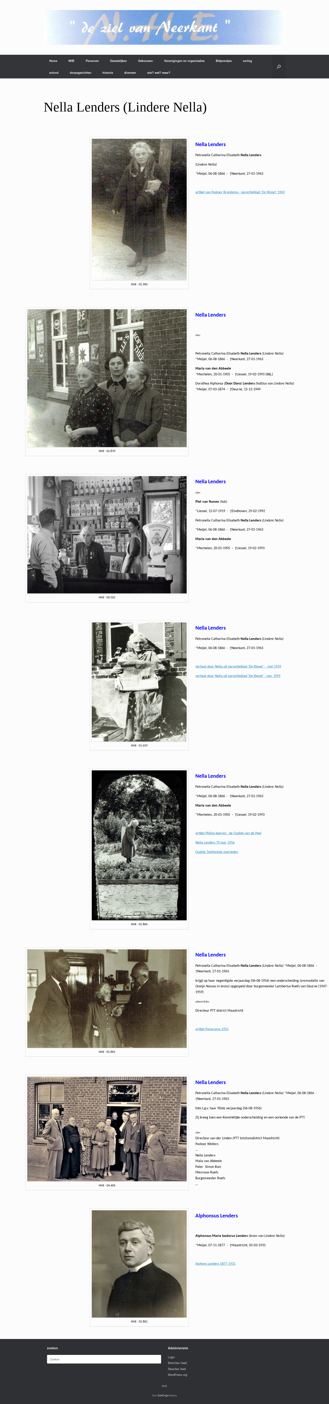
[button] (278, 66)
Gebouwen (145, 61)
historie (108, 72)
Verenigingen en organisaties (184, 61)
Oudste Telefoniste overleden (216, 852)
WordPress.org (177, 1374)
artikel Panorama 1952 (212, 1029)
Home (53, 61)
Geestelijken (118, 61)
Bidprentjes (224, 61)
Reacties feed (177, 1369)
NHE (71, 61)
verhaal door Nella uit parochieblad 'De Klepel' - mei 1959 (238, 666)
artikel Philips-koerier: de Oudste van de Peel (228, 833)
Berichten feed (177, 1363)
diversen (130, 72)
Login (171, 1357)
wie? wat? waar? (158, 72)
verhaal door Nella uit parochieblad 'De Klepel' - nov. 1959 (237, 676)
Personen (92, 61)
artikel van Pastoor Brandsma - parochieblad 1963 (240, 192)
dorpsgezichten (80, 72)
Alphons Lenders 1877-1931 (215, 1264)
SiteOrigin (163, 1395)
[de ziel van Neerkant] (164, 27)
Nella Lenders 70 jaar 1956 (215, 843)
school (54, 72)
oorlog (247, 61)
